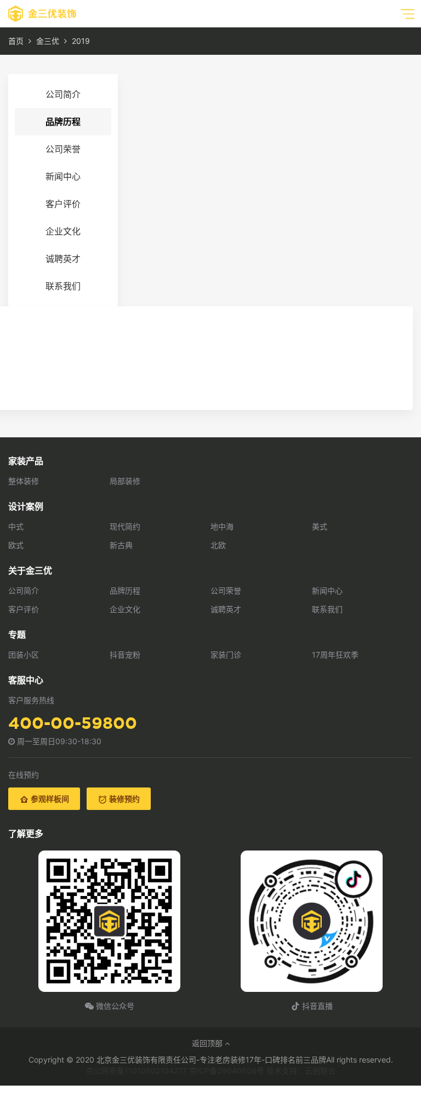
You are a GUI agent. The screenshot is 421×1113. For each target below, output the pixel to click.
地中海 (222, 526)
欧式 (16, 545)
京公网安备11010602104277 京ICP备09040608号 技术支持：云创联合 (210, 1070)
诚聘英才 (63, 258)
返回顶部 (208, 1043)
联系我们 (63, 286)
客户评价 (63, 203)
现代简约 (125, 526)
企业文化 (63, 231)
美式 (319, 526)
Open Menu (407, 13)
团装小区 (23, 654)
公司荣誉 (63, 149)
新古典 (121, 545)
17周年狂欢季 (335, 654)
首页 (16, 40)
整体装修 (23, 481)
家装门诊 (225, 654)
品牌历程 (63, 121)
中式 (16, 526)
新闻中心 (63, 176)
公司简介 (63, 94)
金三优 (47, 40)
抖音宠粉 (125, 654)
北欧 (218, 545)
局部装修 (125, 481)
